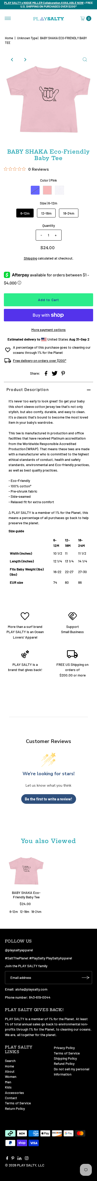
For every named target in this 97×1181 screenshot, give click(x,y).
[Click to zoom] (85, 59)
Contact (11, 1098)
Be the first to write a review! (48, 799)
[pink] (47, 190)
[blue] (35, 190)
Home (9, 38)
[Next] (25, 59)
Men (8, 1082)
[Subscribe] (85, 977)
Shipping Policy (65, 1058)
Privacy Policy (64, 1047)
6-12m (24, 213)
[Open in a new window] (46, 373)
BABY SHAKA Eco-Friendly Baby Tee (26, 894)
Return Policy (15, 1108)
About (9, 1071)
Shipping (30, 258)
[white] (59, 190)
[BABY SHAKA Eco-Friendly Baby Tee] (26, 869)
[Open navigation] (8, 18)
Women (10, 1076)
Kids (8, 1087)
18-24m (68, 213)
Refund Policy (64, 1063)
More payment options (48, 329)
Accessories (14, 1092)
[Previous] (12, 59)
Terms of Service (18, 1103)
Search (10, 1060)
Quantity (48, 225)
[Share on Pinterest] (63, 373)
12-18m (46, 213)
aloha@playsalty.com (31, 989)
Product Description (27, 389)
